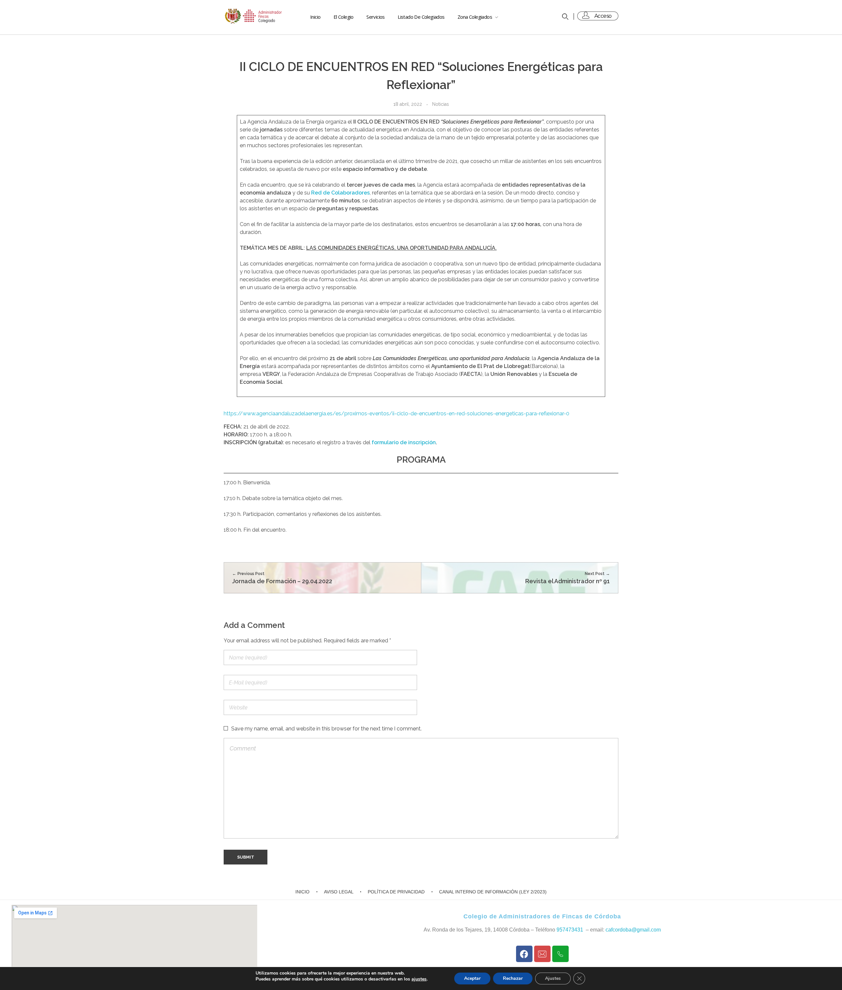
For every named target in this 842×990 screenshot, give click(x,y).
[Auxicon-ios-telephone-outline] (560, 954)
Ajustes (553, 978)
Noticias (440, 104)
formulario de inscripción (404, 442)
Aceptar (472, 978)
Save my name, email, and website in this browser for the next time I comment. (326, 728)
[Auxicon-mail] (542, 954)
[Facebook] (524, 954)
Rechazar (513, 978)
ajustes (419, 979)
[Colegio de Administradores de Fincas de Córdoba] (254, 16)
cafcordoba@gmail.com (633, 929)
